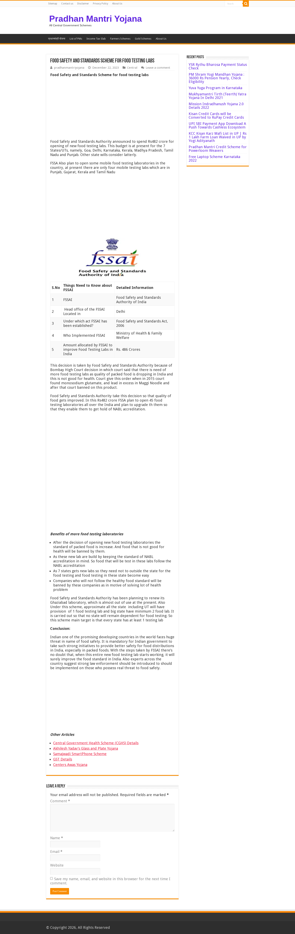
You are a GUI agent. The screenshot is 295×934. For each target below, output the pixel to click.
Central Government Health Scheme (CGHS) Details (95, 743)
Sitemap (52, 3)
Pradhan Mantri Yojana (95, 18)
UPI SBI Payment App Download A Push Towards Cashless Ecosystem (217, 125)
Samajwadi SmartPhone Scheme (80, 754)
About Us (117, 3)
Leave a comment (158, 67)
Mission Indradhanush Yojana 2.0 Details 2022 (216, 106)
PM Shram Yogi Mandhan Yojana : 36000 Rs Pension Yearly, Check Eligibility (216, 78)
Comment (60, 801)
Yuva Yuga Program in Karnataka (215, 88)
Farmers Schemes (120, 38)
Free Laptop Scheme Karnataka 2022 (214, 158)
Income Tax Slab (96, 38)
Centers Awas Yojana (70, 765)
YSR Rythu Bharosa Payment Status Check (218, 66)
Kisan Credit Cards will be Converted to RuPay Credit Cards (216, 115)
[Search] (246, 4)
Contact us (67, 3)
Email (56, 851)
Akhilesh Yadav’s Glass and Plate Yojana (85, 748)
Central (132, 67)
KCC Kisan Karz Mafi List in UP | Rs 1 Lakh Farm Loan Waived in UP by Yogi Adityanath (217, 137)
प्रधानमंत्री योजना (56, 38)
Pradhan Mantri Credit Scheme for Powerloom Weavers (218, 149)
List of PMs (76, 38)
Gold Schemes (143, 38)
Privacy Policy (100, 3)
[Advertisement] (112, 109)
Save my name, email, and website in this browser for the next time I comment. (110, 881)
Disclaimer (83, 3)
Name (56, 838)
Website (57, 865)
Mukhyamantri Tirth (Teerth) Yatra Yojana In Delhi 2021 (217, 96)
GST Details (62, 759)
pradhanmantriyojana (69, 67)
